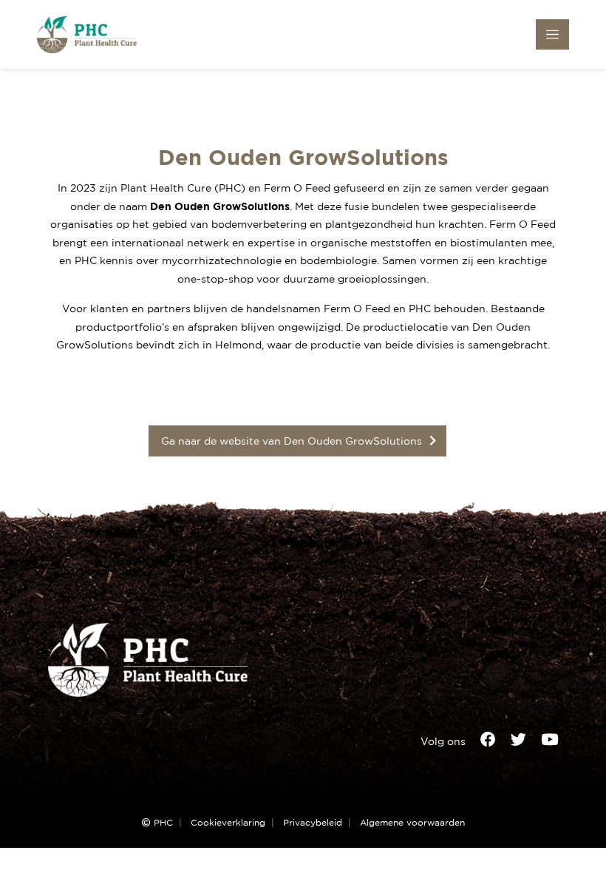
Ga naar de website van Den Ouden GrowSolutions (291, 440)
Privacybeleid (312, 822)
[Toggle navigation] (552, 34)
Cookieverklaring (228, 822)
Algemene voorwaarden (412, 822)
